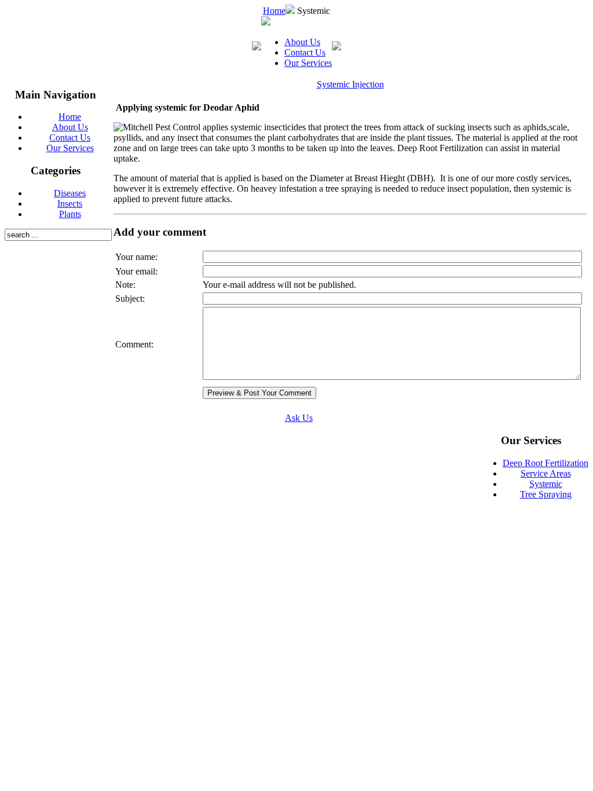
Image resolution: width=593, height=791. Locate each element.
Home (274, 11)
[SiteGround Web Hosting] (457, 444)
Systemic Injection (350, 84)
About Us (302, 42)
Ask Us (299, 418)
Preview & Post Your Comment (259, 393)
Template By (427, 443)
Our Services (308, 63)
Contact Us (304, 52)
